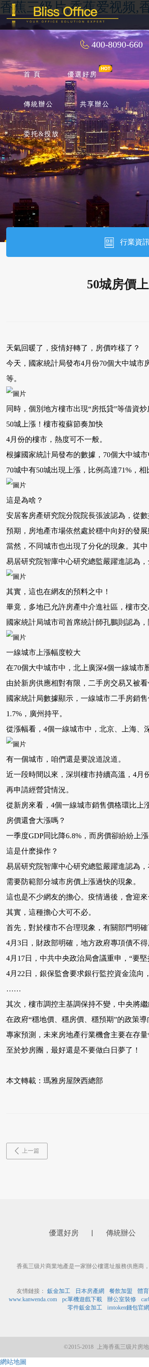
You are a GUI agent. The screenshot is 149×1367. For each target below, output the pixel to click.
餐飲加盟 (120, 1291)
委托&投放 (41, 133)
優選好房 (82, 74)
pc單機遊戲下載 (82, 1299)
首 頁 (32, 74)
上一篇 (30, 1151)
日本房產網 (89, 1291)
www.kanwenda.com (33, 1299)
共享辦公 (95, 104)
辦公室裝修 (121, 1299)
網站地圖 (13, 1361)
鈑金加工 (58, 1291)
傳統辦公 (38, 104)
